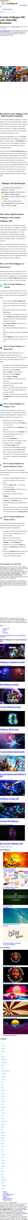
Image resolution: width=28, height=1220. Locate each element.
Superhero (3, 1180)
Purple (2, 1163)
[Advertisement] (14, 51)
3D (2, 1043)
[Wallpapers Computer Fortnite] (12, 658)
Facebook (6, 635)
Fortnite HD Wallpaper (9, 821)
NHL (2, 1152)
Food (2, 1104)
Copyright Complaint (8, 1194)
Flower (3, 1101)
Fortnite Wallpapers (15, 26)
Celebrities (3, 1073)
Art (2, 1054)
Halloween (4, 1121)
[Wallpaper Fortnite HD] (12, 795)
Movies (3, 1140)
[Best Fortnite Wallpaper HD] (12, 840)
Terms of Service (7, 1200)
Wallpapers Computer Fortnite (12, 662)
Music (2, 1143)
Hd (4, 631)
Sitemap (5, 1197)
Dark (2, 1087)
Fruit (2, 1110)
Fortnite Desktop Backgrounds (12, 752)
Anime (3, 1051)
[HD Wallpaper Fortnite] (12, 681)
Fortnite (5, 630)
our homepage (3, 171)
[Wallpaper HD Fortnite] (12, 726)
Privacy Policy (6, 1195)
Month (2, 1138)
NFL (2, 1149)
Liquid (2, 1126)
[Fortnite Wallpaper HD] (14, 74)
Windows (3, 1185)
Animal (3, 1048)
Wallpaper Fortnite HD (9, 799)
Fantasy (3, 1096)
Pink (2, 1157)
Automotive (4, 1059)
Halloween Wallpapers (10, 870)
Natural (3, 1146)
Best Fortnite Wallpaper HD (11, 844)
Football (6, 907)
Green (2, 1118)
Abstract (3, 1045)
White (2, 1182)
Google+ (16, 635)
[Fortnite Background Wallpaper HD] (12, 771)
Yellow (3, 1188)
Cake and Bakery (5, 1071)
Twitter (2, 635)
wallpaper (16, 136)
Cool (2, 1082)
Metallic (3, 1132)
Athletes (3, 1057)
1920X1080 (6, 628)
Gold (2, 1115)
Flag (2, 1098)
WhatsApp (11, 635)
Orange (3, 1154)
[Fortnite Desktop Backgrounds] (12, 748)
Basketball (3, 1062)
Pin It (23, 635)
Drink (2, 1093)
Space (2, 1174)
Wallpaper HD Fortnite (9, 729)
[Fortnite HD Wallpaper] (12, 817)
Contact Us (6, 1193)
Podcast (3, 1160)
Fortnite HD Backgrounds (10, 707)
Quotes (3, 1166)
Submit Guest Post (7, 9)
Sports (2, 1177)
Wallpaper (5, 632)
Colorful (3, 1076)
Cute (2, 1085)
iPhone (6, 926)
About (4, 1191)
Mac (2, 1129)
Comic (2, 1079)
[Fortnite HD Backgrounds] (12, 703)
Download (2, 636)
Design (3, 1090)
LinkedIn (20, 635)
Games (3, 1112)
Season (3, 1171)
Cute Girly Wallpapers (9, 888)
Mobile (3, 1135)
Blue (2, 1068)
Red (2, 1168)
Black (2, 1065)
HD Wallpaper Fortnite (9, 685)
